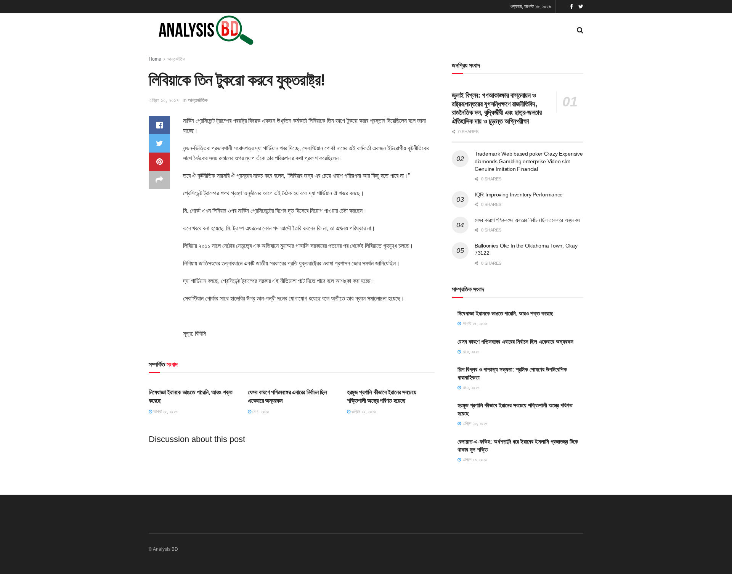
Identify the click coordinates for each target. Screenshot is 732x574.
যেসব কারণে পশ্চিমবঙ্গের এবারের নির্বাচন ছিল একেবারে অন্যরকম (527, 220)
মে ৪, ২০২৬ (260, 411)
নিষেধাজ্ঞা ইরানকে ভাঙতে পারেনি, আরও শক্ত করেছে (505, 313)
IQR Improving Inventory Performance (519, 194)
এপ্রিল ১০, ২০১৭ (164, 100)
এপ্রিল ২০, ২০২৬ (363, 411)
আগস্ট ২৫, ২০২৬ (164, 411)
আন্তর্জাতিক (176, 59)
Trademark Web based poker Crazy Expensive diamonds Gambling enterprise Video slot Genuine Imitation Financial (529, 161)
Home (155, 59)
